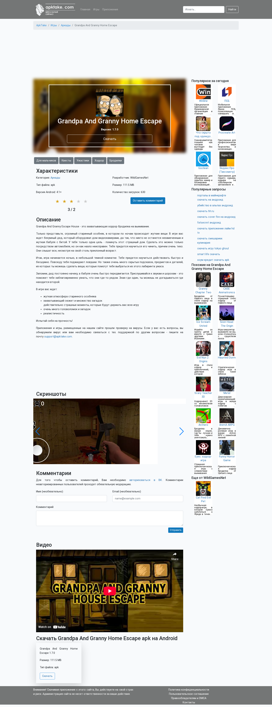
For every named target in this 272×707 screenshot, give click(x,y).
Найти (232, 9)
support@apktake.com (58, 336)
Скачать (109, 139)
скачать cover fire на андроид (216, 216)
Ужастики (83, 160)
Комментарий (44, 507)
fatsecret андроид (209, 222)
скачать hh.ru (205, 211)
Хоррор (99, 160)
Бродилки (116, 160)
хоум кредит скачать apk (213, 260)
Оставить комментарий (148, 200)
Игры (96, 9)
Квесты (66, 160)
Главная (85, 9)
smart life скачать (208, 254)
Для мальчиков (46, 160)
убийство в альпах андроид (215, 205)
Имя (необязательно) (49, 491)
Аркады (55, 177)
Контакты (189, 702)
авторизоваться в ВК (145, 480)
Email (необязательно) (127, 491)
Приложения (110, 9)
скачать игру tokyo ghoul (213, 248)
